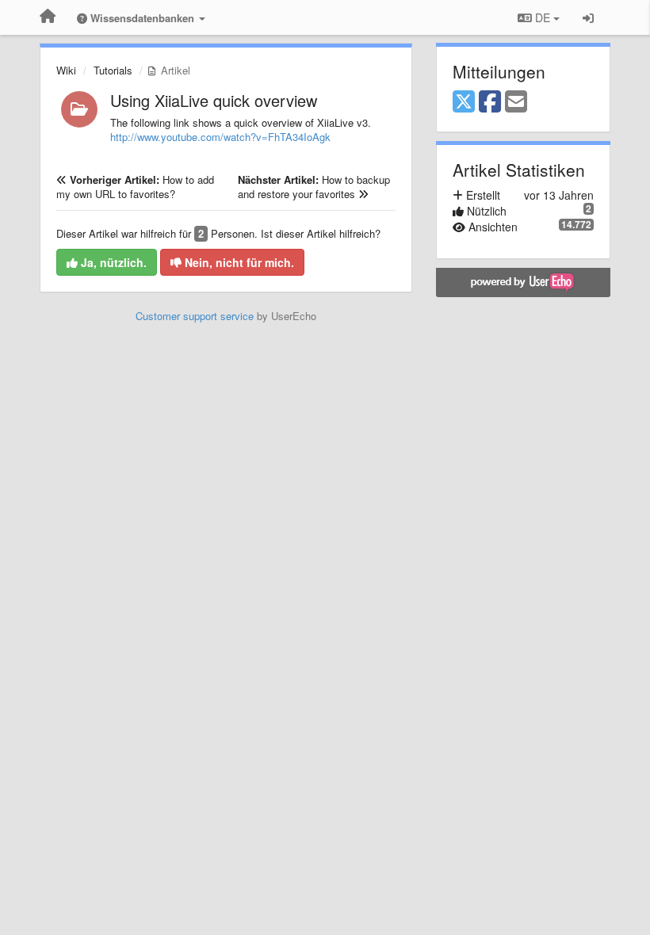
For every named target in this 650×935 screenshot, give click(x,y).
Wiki (66, 70)
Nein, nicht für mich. (238, 262)
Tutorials (113, 70)
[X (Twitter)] (464, 102)
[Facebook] (490, 102)
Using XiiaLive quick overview (213, 100)
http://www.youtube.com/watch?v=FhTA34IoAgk (220, 136)
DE (542, 17)
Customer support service (195, 315)
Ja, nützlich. (112, 262)
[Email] (516, 102)
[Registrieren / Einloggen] (588, 17)
